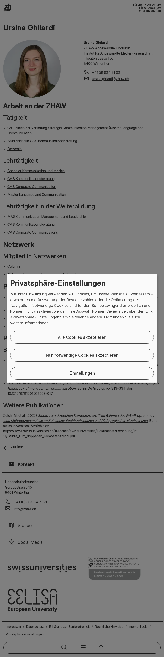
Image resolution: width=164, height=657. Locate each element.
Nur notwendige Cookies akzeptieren (82, 355)
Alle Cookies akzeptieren (82, 337)
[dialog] (82, 328)
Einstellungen (82, 373)
